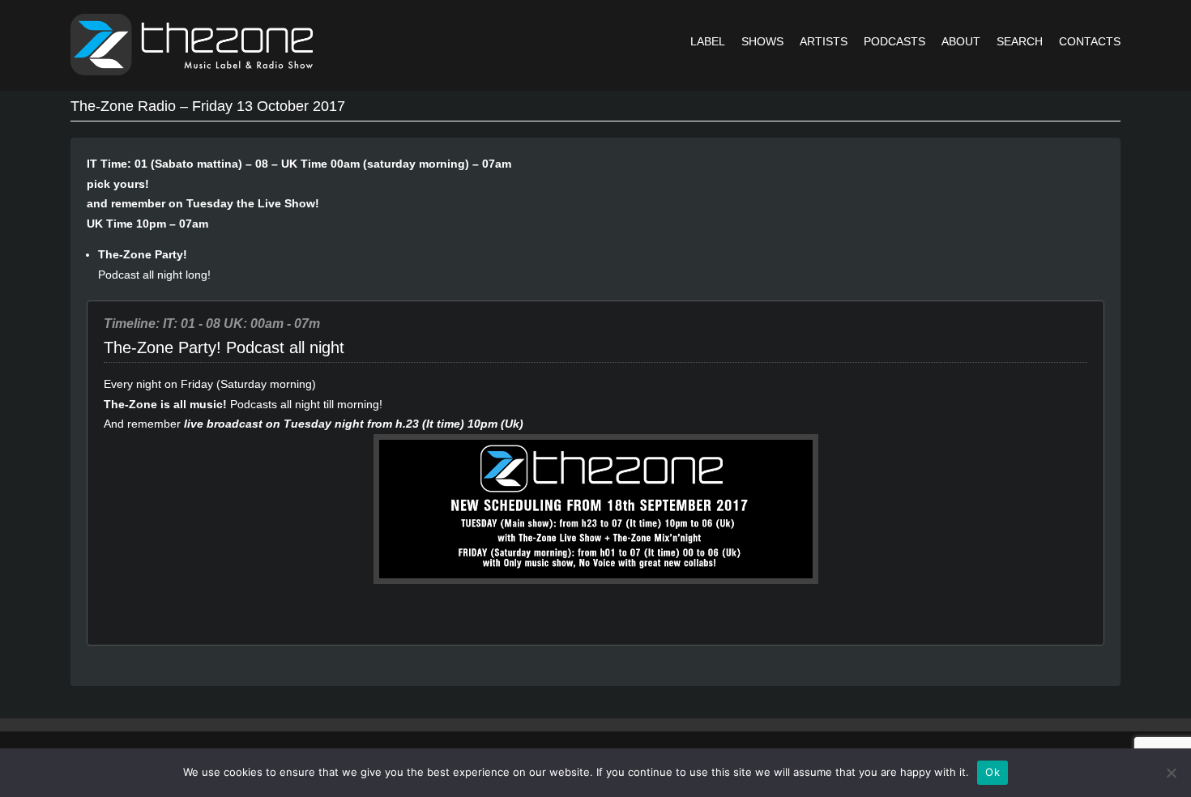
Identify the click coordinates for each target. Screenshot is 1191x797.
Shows (762, 41)
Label (707, 41)
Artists (823, 41)
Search (1020, 41)
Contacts (1090, 41)
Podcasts (894, 41)
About (960, 41)
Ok (992, 771)
